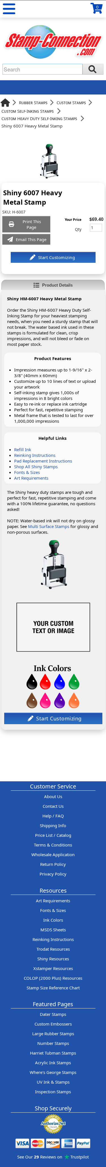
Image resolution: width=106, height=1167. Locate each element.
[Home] (5, 102)
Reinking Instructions (34, 455)
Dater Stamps (53, 1014)
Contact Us (53, 806)
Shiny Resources (53, 958)
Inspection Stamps (53, 1091)
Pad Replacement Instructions (43, 461)
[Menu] (9, 9)
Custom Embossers (53, 1024)
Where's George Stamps (53, 1072)
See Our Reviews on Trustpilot (53, 1157)
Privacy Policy (53, 874)
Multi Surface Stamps (48, 526)
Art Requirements (31, 478)
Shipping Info (53, 825)
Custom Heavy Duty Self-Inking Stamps (39, 118)
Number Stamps (53, 1043)
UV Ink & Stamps (53, 1082)
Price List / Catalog (53, 835)
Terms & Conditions (53, 845)
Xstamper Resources (53, 968)
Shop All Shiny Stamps (36, 466)
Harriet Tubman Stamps (53, 1053)
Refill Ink (22, 449)
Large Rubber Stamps (53, 1033)
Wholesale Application (53, 854)
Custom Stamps (71, 102)
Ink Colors (53, 920)
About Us (53, 796)
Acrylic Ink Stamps (53, 1062)
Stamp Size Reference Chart (53, 988)
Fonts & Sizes (27, 472)
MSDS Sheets (53, 929)
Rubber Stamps (33, 102)
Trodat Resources (53, 949)
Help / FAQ (53, 816)
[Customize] (53, 257)
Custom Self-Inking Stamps (27, 111)
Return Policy (53, 864)
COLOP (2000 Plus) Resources (53, 978)
